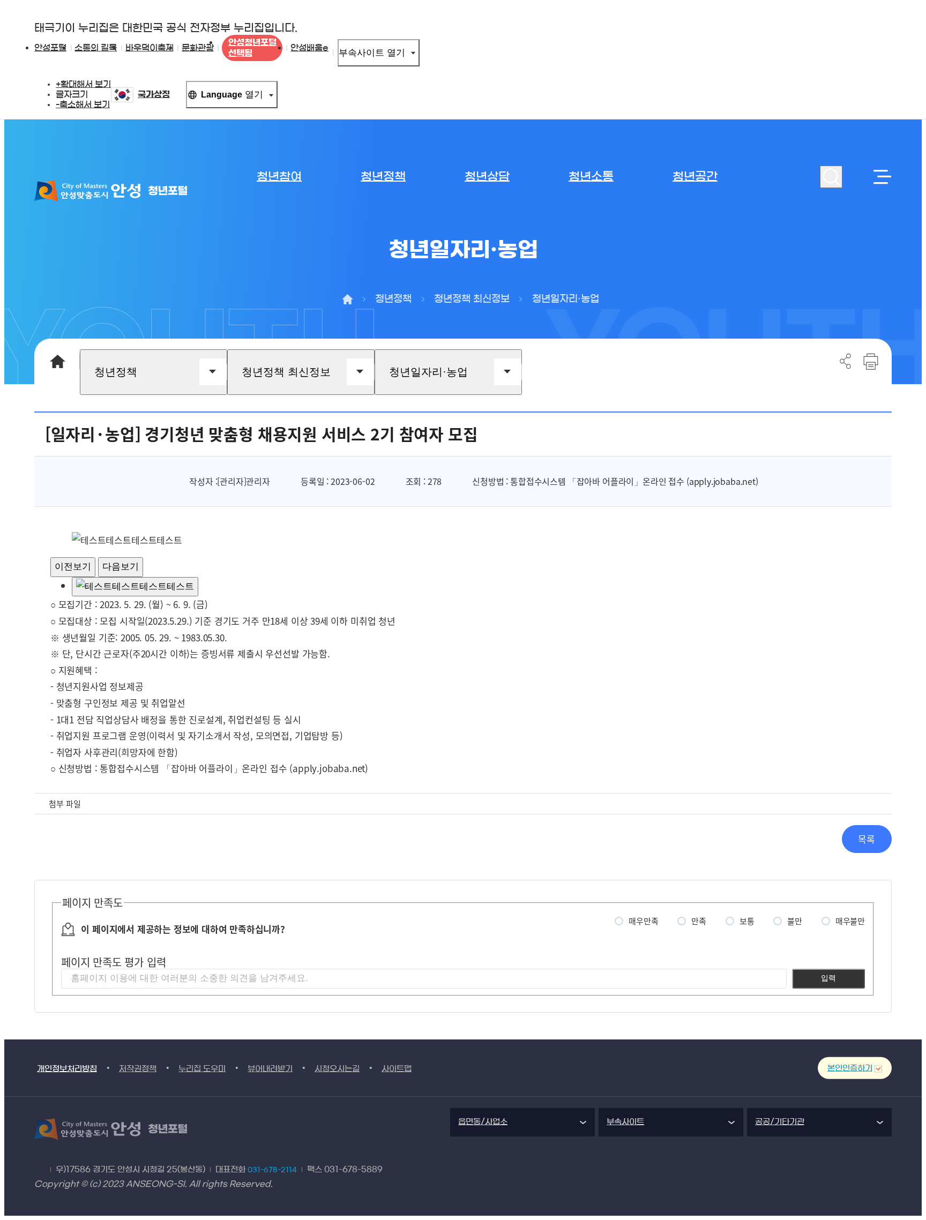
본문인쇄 (870, 361)
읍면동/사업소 (482, 1122)
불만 (794, 921)
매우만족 (643, 921)
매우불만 (850, 921)
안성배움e (309, 47)
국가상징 (154, 94)
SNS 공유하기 (845, 361)
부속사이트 (372, 53)
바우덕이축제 (149, 47)
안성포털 (50, 47)
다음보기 (120, 567)
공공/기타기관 (779, 1122)
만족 (698, 921)
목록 (866, 838)
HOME (57, 361)
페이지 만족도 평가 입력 (113, 962)
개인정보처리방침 (67, 1069)
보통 (747, 921)
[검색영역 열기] (831, 177)
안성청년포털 (252, 47)
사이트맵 (397, 1069)
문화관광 (198, 47)
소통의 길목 (95, 47)
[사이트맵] (880, 177)
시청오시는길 (337, 1069)
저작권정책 (137, 1069)
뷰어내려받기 (270, 1069)
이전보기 (73, 567)
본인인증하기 (849, 1068)
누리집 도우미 (202, 1069)
